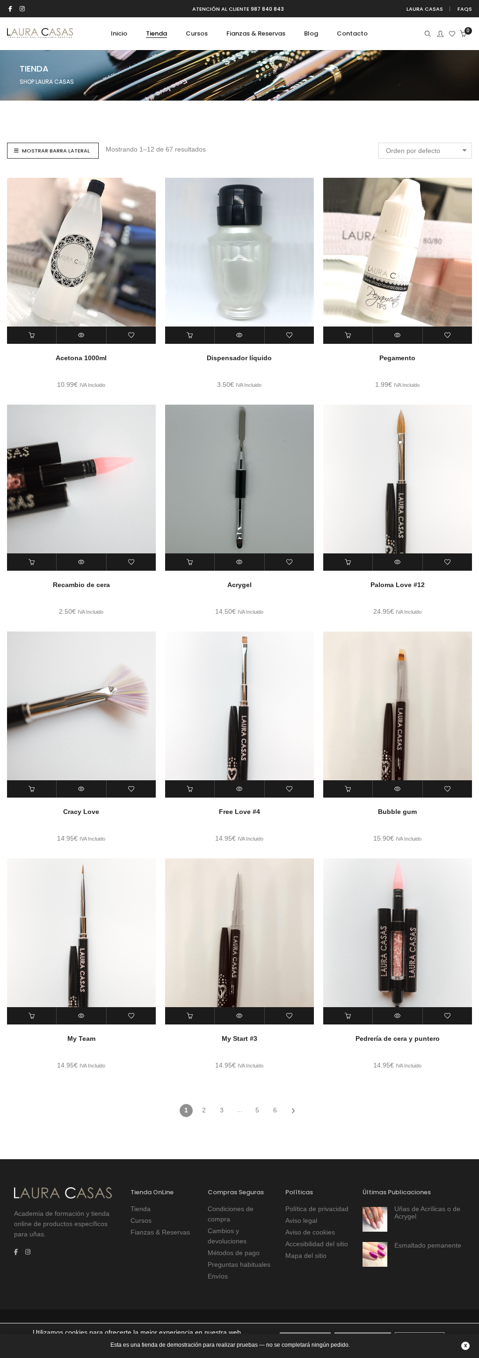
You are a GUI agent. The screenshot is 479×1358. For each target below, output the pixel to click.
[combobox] (425, 151)
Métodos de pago (234, 1252)
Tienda (141, 1209)
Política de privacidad (316, 1209)
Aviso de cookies (310, 1232)
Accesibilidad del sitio (316, 1244)
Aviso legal (301, 1220)
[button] (32, 335)
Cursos (141, 1220)
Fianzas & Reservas (160, 1232)
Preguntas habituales (239, 1264)
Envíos (218, 1276)
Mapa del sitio (306, 1255)
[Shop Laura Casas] (40, 34)
